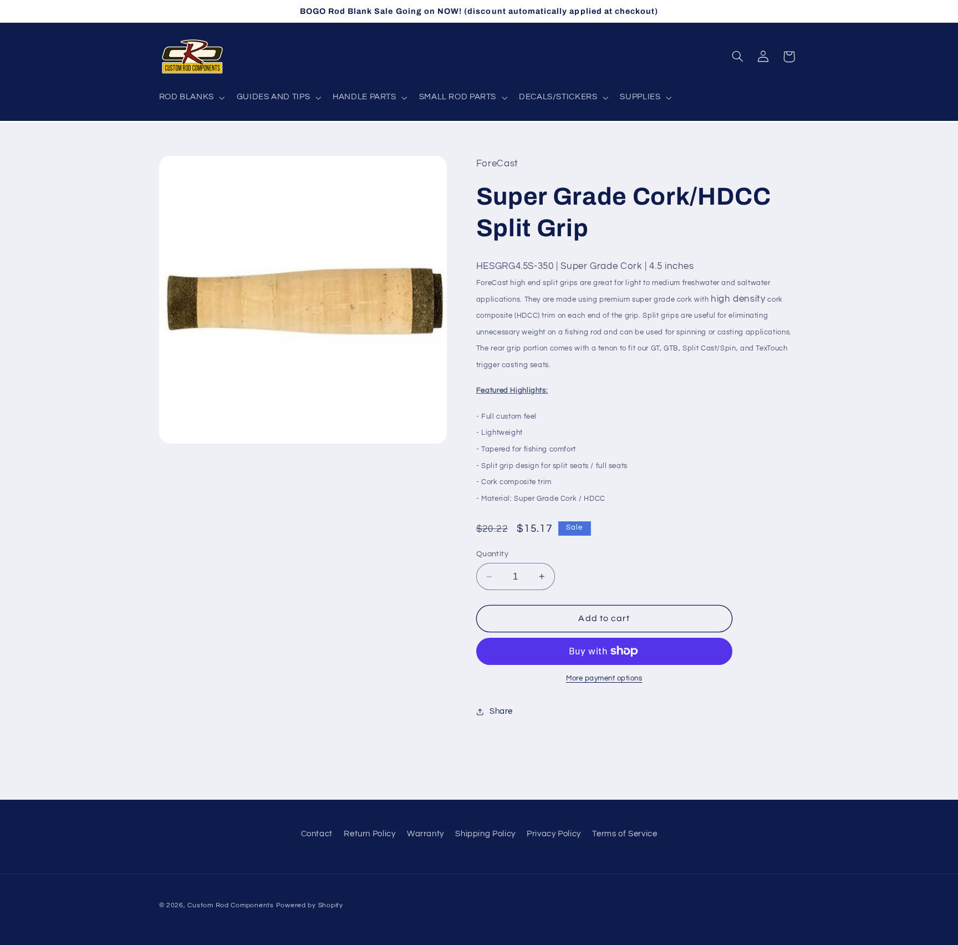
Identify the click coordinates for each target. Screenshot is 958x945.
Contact (317, 834)
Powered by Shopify (309, 905)
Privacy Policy (554, 834)
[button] (191, 97)
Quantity (492, 554)
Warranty (425, 834)
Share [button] (501, 711)
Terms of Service (624, 834)
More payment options (604, 678)
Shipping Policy (485, 834)
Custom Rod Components (230, 905)
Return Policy (369, 834)
